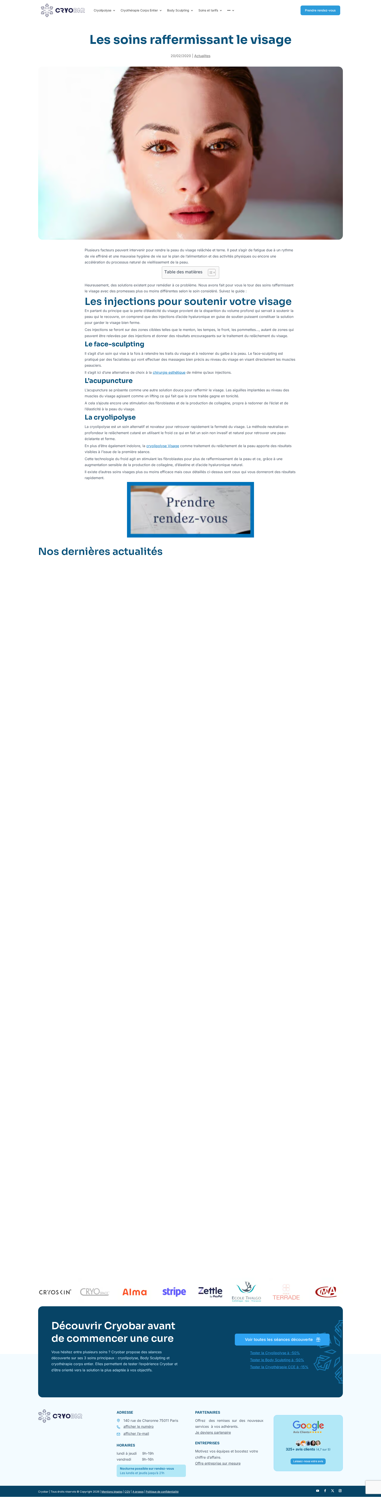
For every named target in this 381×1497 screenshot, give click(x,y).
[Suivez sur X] (332, 1491)
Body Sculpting (178, 10)
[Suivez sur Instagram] (340, 1491)
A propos (138, 1491)
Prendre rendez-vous (320, 10)
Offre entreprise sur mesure (218, 1463)
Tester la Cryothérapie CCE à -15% (279, 1367)
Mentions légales (111, 1491)
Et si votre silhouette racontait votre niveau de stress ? (98, 761)
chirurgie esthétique (169, 372)
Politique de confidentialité (162, 1491)
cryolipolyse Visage (162, 446)
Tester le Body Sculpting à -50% (277, 1360)
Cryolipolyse (102, 10)
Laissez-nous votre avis (308, 1461)
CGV (127, 1491)
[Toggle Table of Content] (210, 272)
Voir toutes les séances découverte (279, 1339)
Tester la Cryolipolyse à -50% (275, 1353)
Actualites (202, 56)
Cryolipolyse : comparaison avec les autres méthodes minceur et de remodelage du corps (134, 999)
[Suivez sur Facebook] (325, 1491)
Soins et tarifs (208, 10)
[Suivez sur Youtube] (317, 1491)
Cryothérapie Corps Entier (139, 10)
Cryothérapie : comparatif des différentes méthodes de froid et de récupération (124, 1236)
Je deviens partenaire (213, 1432)
